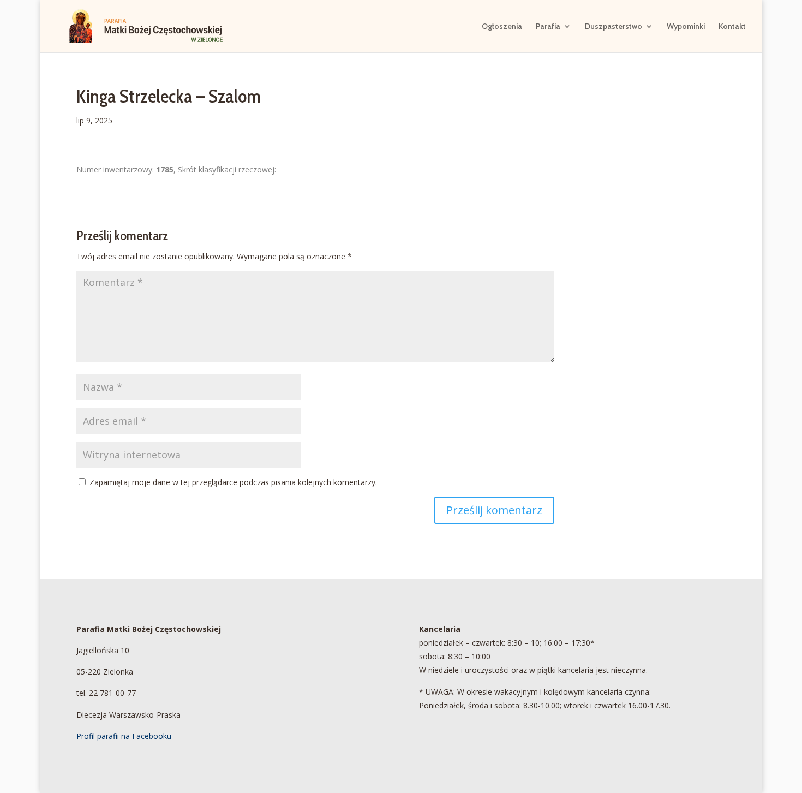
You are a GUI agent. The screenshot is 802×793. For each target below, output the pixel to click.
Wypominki (686, 26)
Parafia (548, 26)
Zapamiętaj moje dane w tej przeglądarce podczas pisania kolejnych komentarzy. (233, 482)
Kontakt (732, 26)
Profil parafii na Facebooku (123, 736)
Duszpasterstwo (613, 26)
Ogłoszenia (502, 26)
